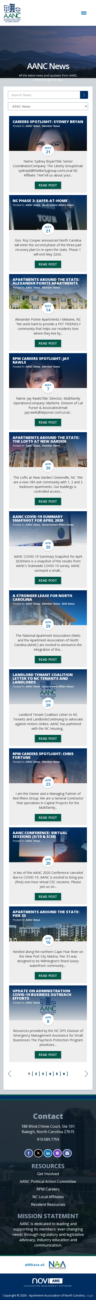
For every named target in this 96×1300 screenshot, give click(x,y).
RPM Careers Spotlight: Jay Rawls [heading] (41, 360)
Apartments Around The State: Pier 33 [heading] (46, 913)
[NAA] (59, 1265)
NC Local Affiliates (48, 1196)
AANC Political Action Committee (48, 1181)
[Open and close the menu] (56, 13)
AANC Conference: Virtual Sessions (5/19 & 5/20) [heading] (40, 834)
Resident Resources (48, 1204)
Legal (89, 1295)
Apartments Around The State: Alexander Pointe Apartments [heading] (46, 281)
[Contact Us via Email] (67, 1153)
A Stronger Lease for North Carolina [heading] (42, 597)
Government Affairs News (57, 205)
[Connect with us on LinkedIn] (48, 1153)
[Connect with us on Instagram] (57, 1153)
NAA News (68, 603)
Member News (51, 126)
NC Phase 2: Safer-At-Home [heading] (40, 200)
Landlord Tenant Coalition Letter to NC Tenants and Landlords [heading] (43, 678)
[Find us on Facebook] (28, 1153)
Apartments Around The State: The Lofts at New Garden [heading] (46, 439)
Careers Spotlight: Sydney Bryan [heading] (48, 121)
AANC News (32, 126)
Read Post (48, 185)
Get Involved (48, 1173)
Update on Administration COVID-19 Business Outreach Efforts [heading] (42, 994)
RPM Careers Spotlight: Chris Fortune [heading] (43, 755)
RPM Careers (48, 1189)
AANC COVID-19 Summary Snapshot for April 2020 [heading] (38, 518)
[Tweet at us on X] (38, 1153)
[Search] (84, 95)
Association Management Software (48, 1286)
